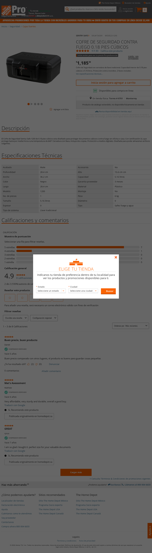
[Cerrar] (117, 256)
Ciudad (73, 286)
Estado (41, 286)
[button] (108, 291)
